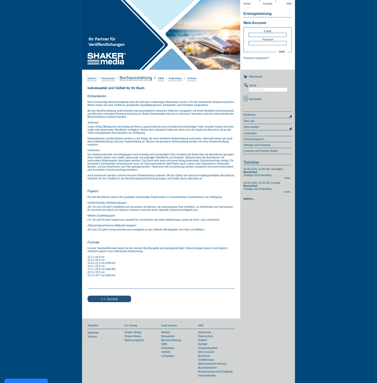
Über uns (248, 121)
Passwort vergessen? (256, 58)
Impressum (204, 332)
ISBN (161, 78)
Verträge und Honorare (257, 145)
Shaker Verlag (132, 332)
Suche (253, 85)
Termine (251, 162)
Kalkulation (175, 78)
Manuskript (108, 78)
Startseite (93, 332)
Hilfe (289, 3)
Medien (91, 78)
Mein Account (254, 23)
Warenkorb (255, 76)
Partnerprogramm (253, 139)
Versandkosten (207, 375)
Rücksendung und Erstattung (215, 371)
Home (247, 3)
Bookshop (204, 355)
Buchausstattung (136, 77)
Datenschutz (205, 336)
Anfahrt (202, 340)
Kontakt (267, 3)
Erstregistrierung (257, 14)
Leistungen (250, 133)
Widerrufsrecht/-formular (212, 363)
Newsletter (255, 99)
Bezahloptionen (207, 367)
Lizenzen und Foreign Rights (260, 151)
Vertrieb (191, 78)
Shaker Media (132, 336)
